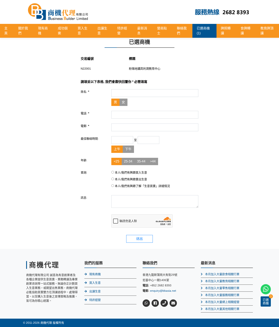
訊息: (84, 197)
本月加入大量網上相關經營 (222, 302)
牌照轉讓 (226, 31)
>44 (153, 161)
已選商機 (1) (203, 31)
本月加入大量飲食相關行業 (222, 274)
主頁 (6, 31)
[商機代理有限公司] (58, 11)
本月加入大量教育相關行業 (222, 281)
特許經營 (122, 31)
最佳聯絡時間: (90, 138)
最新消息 (142, 31)
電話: (85, 113)
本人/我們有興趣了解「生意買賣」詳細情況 (142, 186)
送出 (139, 238)
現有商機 (43, 31)
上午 (117, 149)
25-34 (128, 161)
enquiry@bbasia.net (163, 290)
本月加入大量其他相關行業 (222, 308)
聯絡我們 (182, 31)
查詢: (84, 172)
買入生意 (82, 31)
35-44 (141, 161)
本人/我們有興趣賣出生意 (130, 179)
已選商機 (266, 301)
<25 (116, 161)
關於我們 (23, 31)
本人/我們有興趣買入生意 (130, 172)
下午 (128, 149)
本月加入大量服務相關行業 (222, 295)
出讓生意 (102, 31)
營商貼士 (162, 31)
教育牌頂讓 (266, 31)
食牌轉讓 (245, 31)
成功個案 (63, 31)
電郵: (85, 126)
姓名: (85, 91)
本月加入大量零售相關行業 (222, 288)
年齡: (84, 160)
